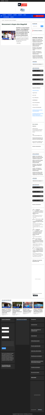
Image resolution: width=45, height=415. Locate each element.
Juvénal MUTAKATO (35, 90)
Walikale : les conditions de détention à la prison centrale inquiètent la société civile (37, 40)
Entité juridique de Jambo (35, 340)
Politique (4, 38)
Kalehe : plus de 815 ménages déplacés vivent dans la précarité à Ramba (37, 44)
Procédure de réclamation (35, 367)
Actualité (10, 14)
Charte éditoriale (34, 335)
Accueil (4, 14)
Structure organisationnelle (35, 345)
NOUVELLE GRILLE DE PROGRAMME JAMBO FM (37, 294)
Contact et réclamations (6, 319)
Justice (9, 307)
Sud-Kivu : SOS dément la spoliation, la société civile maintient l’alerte (37, 52)
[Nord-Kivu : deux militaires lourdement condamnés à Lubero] (28, 305)
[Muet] (40, 70)
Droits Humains (5, 307)
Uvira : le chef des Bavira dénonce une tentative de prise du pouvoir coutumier (38, 240)
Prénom (3, 329)
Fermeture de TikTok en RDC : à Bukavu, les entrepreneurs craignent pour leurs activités (37, 56)
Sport (25, 14)
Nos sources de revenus (35, 372)
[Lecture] (33, 70)
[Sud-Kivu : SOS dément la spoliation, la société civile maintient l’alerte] (38, 305)
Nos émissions (6, 17)
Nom (2, 333)
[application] (37, 71)
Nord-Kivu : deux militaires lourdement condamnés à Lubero (37, 48)
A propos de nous (34, 324)
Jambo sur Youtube (39, 15)
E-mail (3, 335)
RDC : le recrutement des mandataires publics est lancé (38, 212)
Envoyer (3, 348)
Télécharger (35, 295)
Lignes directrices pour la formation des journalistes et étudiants (37, 362)
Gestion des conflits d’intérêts (36, 350)
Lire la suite (19, 43)
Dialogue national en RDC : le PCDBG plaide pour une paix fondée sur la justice (38, 250)
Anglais (12, 17)
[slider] (42, 70)
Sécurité (20, 14)
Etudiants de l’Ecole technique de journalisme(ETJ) (37, 110)
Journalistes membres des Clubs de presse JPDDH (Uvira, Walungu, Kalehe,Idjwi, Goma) (37, 114)
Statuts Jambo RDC (33, 409)
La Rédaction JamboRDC (20, 36)
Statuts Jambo (33, 377)
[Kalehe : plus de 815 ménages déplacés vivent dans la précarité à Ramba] (17, 305)
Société (14, 14)
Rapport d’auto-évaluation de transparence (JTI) (36, 330)
